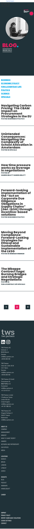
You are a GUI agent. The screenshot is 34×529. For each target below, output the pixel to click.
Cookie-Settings (6, 521)
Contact (4, 523)
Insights (4, 477)
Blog (2, 480)
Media (3, 450)
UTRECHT (3, 468)
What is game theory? (8, 438)
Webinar (13, 254)
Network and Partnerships (10, 444)
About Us (4, 427)
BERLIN (3, 462)
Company (4, 429)
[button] (29, 4)
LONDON (3, 465)
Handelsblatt (7, 175)
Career (3, 495)
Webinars (4, 486)
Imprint (3, 513)
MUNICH (3, 459)
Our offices (4, 447)
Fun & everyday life (11, 87)
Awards (3, 441)
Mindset (4, 435)
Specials (5, 97)
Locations (4, 456)
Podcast (4, 483)
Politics (5, 90)
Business (5, 80)
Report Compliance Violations (11, 518)
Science (5, 93)
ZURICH (3, 471)
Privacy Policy (5, 515)
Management (5, 432)
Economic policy (10, 83)
